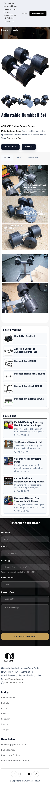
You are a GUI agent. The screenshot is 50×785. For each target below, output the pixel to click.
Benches (5, 713)
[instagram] (21, 774)
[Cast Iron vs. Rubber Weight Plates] (8, 461)
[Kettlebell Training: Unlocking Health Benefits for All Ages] (8, 424)
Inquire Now (10, 147)
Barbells (5, 703)
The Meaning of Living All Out (28, 442)
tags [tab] (19, 158)
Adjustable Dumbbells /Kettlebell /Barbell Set (25, 350)
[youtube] (29, 774)
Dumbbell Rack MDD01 (25, 361)
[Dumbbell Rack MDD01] (8, 363)
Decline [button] (24, 13)
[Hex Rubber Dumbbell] (8, 338)
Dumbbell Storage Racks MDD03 (29, 373)
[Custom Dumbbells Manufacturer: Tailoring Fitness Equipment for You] (8, 480)
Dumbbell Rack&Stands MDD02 (29, 398)
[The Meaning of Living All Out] (8, 444)
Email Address (8, 578)
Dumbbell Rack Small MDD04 (28, 386)
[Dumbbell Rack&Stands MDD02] (8, 401)
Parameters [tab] (33, 158)
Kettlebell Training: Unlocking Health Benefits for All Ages (28, 424)
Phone (4, 546)
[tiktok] (36, 774)
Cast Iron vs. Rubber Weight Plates (27, 460)
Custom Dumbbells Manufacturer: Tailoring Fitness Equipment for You (29, 480)
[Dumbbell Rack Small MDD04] (8, 388)
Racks (4, 708)
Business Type (7, 592)
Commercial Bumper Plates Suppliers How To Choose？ (27, 499)
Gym (20, 138)
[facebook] (14, 774)
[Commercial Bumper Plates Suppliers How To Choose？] (8, 500)
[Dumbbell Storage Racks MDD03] (8, 376)
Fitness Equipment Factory (13, 744)
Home (3, 30)
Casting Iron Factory (10, 755)
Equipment (12, 138)
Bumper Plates (8, 698)
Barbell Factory (8, 750)
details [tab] (7, 158)
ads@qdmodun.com (14, 679)
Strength (5, 724)
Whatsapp (6, 560)
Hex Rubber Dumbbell (24, 336)
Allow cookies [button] (38, 13)
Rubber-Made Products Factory (15, 760)
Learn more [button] (9, 21)
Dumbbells (13, 30)
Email (28, 147)
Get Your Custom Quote (25, 636)
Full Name (5, 532)
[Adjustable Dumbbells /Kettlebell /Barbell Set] (8, 351)
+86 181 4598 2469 (13, 683)
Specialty (5, 719)
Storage (4, 729)
